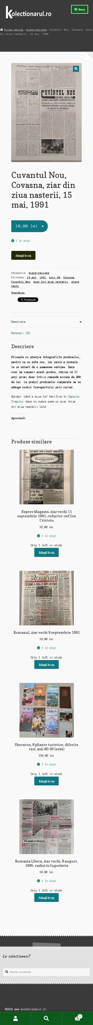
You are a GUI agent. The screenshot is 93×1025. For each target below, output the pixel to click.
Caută (46, 1018)
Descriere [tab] (18, 321)
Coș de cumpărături (71, 1015)
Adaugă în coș (23, 255)
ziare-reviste (36, 29)
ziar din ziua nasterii (50, 281)
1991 (43, 277)
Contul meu (15, 1018)
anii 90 (54, 277)
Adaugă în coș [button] (46, 552)
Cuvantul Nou (20, 281)
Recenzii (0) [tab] (20, 333)
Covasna (68, 277)
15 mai (32, 277)
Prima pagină (13, 29)
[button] (76, 69)
